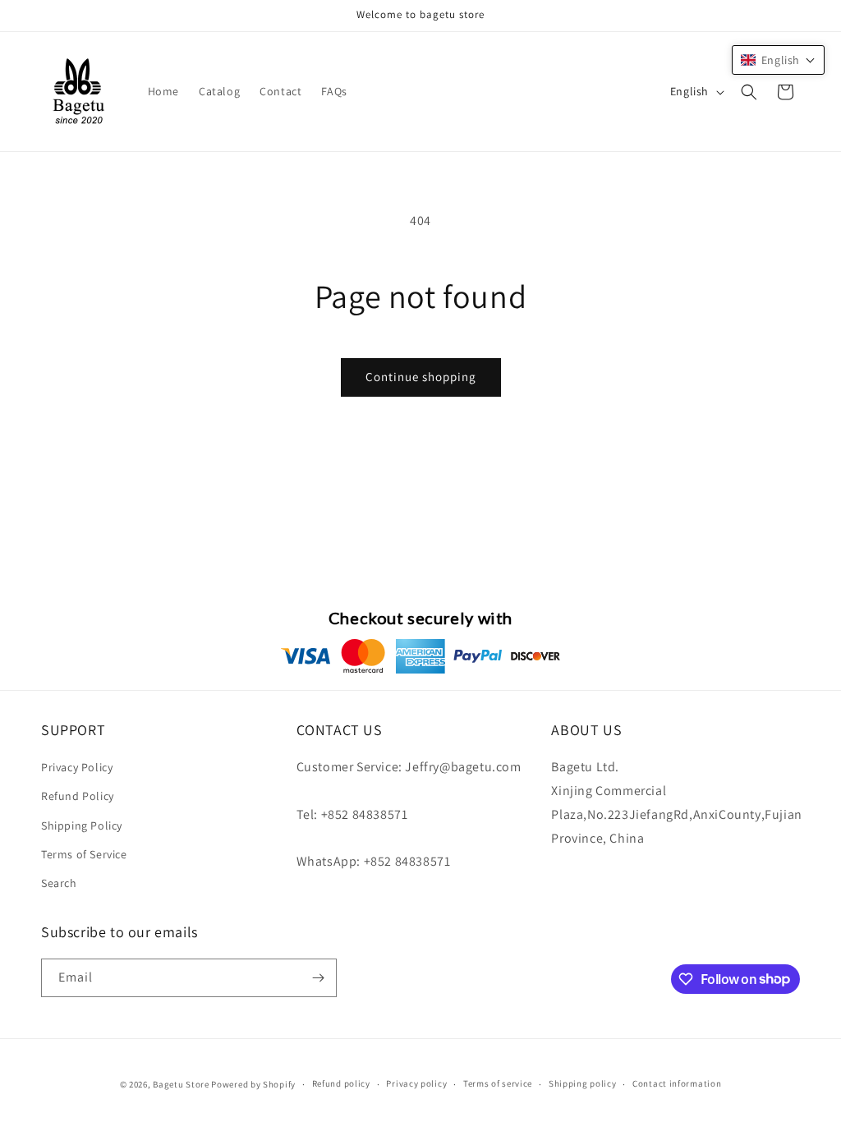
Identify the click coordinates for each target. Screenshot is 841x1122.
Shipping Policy (81, 825)
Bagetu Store (181, 1084)
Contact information (676, 1083)
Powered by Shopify (253, 1084)
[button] (749, 92)
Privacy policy (416, 1083)
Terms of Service (84, 854)
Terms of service (497, 1083)
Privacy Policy (77, 767)
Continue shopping (420, 376)
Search (59, 883)
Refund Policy (77, 796)
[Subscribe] (318, 978)
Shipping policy (583, 1083)
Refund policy (341, 1083)
